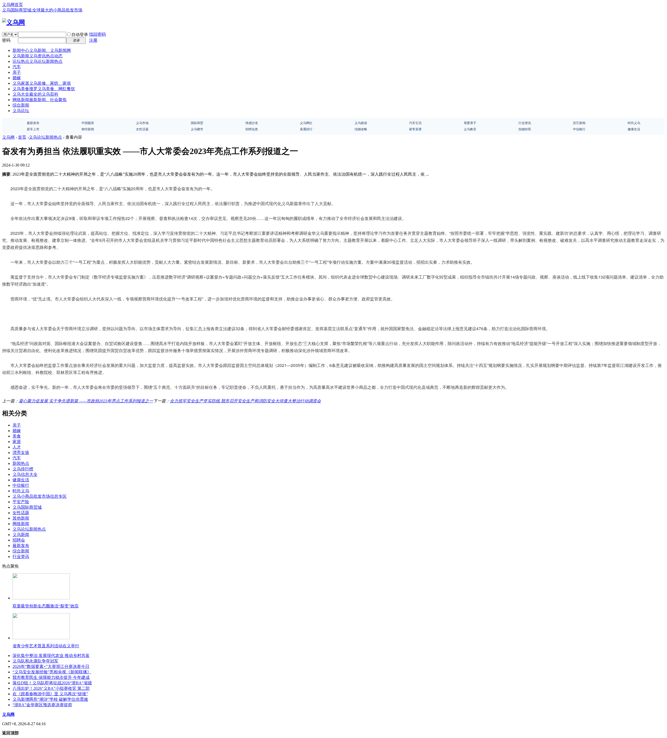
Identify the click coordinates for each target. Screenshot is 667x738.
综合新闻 (21, 105)
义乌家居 (42, 83)
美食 (17, 436)
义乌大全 (35, 94)
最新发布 (21, 545)
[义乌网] (13, 22)
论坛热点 (38, 61)
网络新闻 (40, 99)
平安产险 (21, 502)
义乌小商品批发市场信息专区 (40, 496)
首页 (22, 137)
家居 (17, 441)
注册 (93, 40)
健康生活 (21, 480)
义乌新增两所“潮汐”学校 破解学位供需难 (50, 699)
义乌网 (8, 137)
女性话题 (21, 513)
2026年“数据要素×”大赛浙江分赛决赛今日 (51, 666)
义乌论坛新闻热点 (45, 137)
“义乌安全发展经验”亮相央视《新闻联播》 (52, 672)
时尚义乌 (21, 491)
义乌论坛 (21, 110)
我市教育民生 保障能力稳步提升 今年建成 (51, 677)
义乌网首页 (12, 4)
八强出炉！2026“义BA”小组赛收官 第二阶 (51, 688)
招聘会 (19, 540)
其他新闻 (21, 518)
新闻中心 (42, 50)
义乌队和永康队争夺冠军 (35, 661)
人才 (17, 447)
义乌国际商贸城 (27, 507)
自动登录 (79, 34)
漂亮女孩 (21, 452)
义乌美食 (44, 89)
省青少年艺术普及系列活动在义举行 (46, 646)
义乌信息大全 (25, 474)
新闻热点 (21, 463)
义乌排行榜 (23, 469)
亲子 (17, 72)
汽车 (17, 67)
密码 (6, 40)
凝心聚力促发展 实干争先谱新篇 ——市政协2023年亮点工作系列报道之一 (86, 401)
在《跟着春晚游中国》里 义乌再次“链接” (50, 694)
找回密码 (97, 34)
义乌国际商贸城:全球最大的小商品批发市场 (42, 10)
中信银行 (21, 485)
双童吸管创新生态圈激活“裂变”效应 (46, 606)
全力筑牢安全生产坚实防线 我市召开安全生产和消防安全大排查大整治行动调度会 (245, 401)
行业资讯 (21, 556)
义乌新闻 (38, 56)
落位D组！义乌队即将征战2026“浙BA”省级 (52, 683)
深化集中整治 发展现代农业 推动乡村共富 (51, 655)
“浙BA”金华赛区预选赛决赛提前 (42, 705)
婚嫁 (17, 78)
